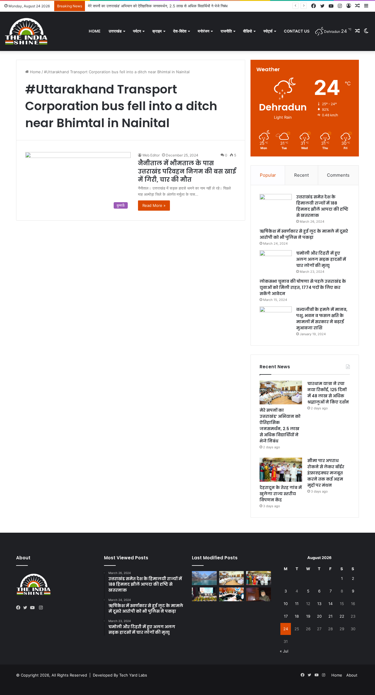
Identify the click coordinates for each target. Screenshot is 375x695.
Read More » (154, 205)
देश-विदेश (179, 31)
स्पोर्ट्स (267, 31)
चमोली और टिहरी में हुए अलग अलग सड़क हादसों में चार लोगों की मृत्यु (321, 259)
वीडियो (247, 31)
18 (297, 616)
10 (286, 603)
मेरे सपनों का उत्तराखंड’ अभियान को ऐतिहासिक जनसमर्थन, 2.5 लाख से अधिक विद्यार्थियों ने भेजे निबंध (158, 6)
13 (319, 603)
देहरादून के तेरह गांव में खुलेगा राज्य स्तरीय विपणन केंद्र (281, 494)
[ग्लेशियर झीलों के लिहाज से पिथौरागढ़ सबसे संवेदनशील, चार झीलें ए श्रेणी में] (204, 578)
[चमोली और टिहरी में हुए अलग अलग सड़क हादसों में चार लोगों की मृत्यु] (276, 261)
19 (308, 616)
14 (330, 603)
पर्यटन (137, 31)
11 (297, 603)
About (351, 675)
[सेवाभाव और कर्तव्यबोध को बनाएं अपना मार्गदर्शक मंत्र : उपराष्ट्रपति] (204, 594)
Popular (268, 175)
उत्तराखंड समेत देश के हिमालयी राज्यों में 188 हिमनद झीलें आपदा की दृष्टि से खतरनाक (322, 206)
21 (330, 616)
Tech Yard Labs (133, 675)
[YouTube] (33, 607)
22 (342, 616)
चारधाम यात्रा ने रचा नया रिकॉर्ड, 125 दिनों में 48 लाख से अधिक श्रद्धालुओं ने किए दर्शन (328, 393)
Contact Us (296, 31)
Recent (301, 175)
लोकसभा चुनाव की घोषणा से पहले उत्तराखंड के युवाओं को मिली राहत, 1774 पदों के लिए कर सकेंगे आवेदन (303, 287)
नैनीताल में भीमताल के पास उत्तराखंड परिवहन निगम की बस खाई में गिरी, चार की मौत (187, 171)
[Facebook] (19, 607)
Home (94, 31)
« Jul (284, 651)
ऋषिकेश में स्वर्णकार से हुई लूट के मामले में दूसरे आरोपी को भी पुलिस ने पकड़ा (304, 234)
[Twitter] (26, 607)
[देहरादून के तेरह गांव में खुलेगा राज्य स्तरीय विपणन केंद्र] (281, 470)
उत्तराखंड (115, 31)
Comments (338, 175)
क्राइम (157, 31)
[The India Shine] (26, 31)
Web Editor (151, 155)
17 (286, 616)
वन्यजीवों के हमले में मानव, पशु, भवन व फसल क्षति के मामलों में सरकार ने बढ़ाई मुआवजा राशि (321, 318)
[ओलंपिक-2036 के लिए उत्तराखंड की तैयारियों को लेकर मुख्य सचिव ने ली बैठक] (231, 594)
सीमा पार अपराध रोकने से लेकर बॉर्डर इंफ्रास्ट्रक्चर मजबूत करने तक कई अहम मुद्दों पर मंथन (325, 473)
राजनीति (226, 31)
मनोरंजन (203, 31)
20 (319, 616)
